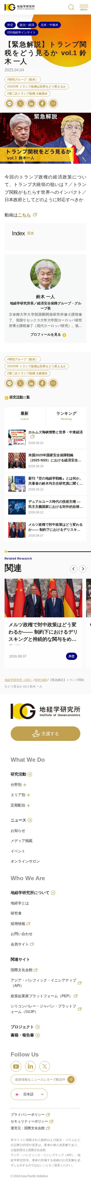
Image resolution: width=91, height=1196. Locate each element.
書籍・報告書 (22, 1035)
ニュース (18, 820)
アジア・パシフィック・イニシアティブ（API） (43, 983)
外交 (10, 25)
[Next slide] (82, 569)
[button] (29, 1094)
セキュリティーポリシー (29, 1121)
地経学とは (20, 903)
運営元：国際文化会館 (28, 1128)
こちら (24, 215)
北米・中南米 (49, 25)
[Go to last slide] (73, 569)
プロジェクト (22, 1027)
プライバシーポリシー (28, 1114)
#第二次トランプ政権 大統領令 (27, 93)
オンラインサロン (25, 861)
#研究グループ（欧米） (22, 79)
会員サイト (20, 944)
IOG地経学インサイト (21, 32)
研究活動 (18, 774)
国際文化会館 (22, 970)
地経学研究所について (30, 893)
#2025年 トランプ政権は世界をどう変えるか (36, 86)
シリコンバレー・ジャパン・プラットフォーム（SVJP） (43, 1009)
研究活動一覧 (19, 397)
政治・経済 (27, 25)
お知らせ (18, 830)
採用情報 (18, 924)
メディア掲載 (22, 841)
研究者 (16, 913)
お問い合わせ (22, 934)
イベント (18, 851)
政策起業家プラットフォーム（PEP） (42, 996)
